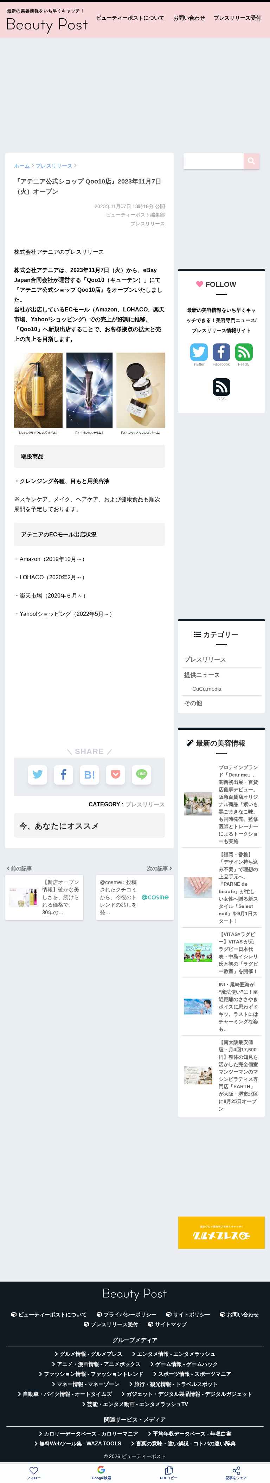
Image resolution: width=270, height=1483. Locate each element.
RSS (221, 399)
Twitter (199, 364)
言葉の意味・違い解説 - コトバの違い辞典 (186, 1443)
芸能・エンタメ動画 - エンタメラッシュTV (137, 1404)
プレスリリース (145, 804)
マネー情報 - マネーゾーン (88, 1384)
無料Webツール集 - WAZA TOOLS (80, 1443)
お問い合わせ (189, 18)
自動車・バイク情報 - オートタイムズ (67, 1394)
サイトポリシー (191, 1314)
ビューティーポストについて (130, 18)
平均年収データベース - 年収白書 (192, 1434)
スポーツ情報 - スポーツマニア (194, 1374)
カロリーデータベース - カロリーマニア (91, 1434)
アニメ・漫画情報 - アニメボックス (99, 1364)
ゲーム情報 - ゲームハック (186, 1364)
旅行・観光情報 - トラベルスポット (176, 1384)
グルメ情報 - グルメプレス (91, 1354)
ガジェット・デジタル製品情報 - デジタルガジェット (189, 1394)
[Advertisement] (135, 92)
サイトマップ (171, 1324)
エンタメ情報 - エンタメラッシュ (176, 1354)
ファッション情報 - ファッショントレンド (93, 1374)
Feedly (244, 364)
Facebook (221, 364)
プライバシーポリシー (130, 1314)
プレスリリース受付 (237, 18)
